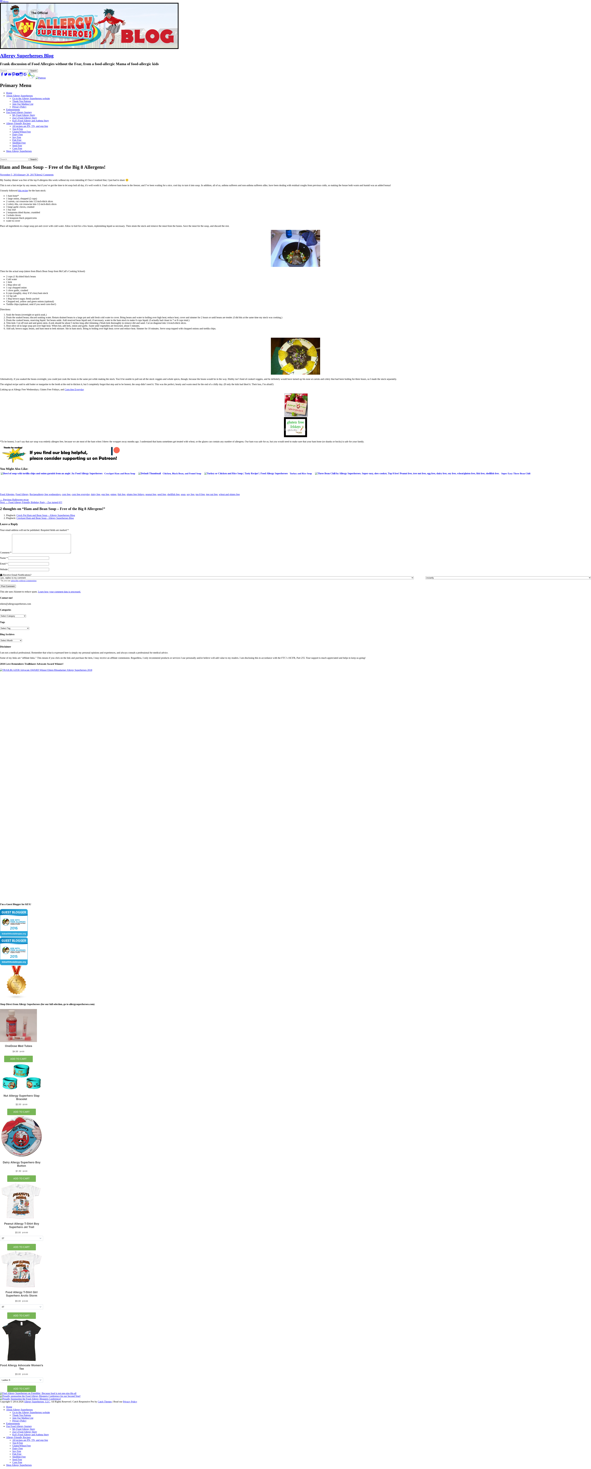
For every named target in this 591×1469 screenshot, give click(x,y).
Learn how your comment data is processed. (59, 591)
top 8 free (200, 494)
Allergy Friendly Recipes (18, 123)
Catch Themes (105, 1401)
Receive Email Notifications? (16, 575)
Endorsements (13, 109)
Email (4, 563)
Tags (2, 622)
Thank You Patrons (21, 101)
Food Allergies (7, 494)
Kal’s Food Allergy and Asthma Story (30, 120)
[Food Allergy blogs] (16, 998)
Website (4, 569)
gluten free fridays (135, 494)
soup (183, 494)
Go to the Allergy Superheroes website (31, 98)
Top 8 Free (17, 129)
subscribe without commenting (23, 581)
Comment (5, 552)
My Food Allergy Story (23, 115)
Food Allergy (22, 494)
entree (113, 494)
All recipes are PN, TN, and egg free (30, 126)
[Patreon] (40, 78)
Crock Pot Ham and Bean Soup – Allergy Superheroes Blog (45, 515)
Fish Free (16, 140)
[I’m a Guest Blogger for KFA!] (14, 936)
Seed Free (17, 145)
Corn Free (17, 148)
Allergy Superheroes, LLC (37, 1401)
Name (4, 558)
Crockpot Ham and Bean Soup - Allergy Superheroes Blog (45, 518)
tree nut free (212, 494)
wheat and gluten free (229, 494)
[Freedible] (31, 78)
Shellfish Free (19, 143)
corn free (66, 494)
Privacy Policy (19, 106)
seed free (161, 494)
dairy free (95, 494)
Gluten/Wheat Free (21, 131)
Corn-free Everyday (74, 389)
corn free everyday (81, 494)
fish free (121, 494)
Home (9, 93)
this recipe (23, 190)
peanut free (150, 494)
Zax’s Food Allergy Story (24, 118)
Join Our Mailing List (22, 104)
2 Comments (47, 174)
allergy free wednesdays (49, 494)
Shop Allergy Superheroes (19, 151)
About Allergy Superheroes (19, 95)
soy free (190, 494)
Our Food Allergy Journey (19, 112)
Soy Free (16, 137)
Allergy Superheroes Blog (27, 55)
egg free (105, 494)
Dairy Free (17, 134)
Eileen (38, 174)
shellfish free (173, 494)
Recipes (33, 494)
